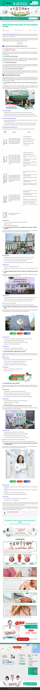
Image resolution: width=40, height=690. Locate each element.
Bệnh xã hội (31, 662)
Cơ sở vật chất (22, 660)
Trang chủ (4, 17)
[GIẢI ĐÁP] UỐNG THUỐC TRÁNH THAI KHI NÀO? (12, 578)
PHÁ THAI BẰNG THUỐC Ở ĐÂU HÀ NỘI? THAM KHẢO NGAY (14, 604)
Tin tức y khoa (5, 18)
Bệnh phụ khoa (6, 580)
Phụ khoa (30, 659)
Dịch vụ (13, 17)
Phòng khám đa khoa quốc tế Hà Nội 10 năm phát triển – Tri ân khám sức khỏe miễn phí (17, 552)
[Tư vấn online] (20, 684)
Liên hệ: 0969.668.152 (35, 3)
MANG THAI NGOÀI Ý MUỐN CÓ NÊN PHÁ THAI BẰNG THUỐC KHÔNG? (16, 591)
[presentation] (2, 12)
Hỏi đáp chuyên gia (20, 17)
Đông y (26, 17)
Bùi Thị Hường (7, 30)
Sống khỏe (31, 665)
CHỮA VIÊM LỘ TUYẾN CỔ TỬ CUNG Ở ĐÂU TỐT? (12, 565)
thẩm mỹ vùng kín (10, 48)
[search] (37, 18)
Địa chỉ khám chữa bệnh (33, 661)
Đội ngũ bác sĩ (22, 658)
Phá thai (30, 664)
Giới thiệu (9, 17)
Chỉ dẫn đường (22, 661)
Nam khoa (31, 658)
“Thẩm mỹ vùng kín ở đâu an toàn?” (9, 34)
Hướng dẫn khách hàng (13, 18)
